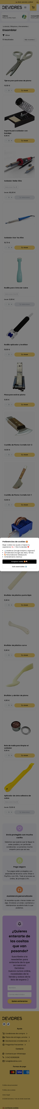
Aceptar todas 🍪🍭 (19, 561)
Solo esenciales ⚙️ (19, 566)
